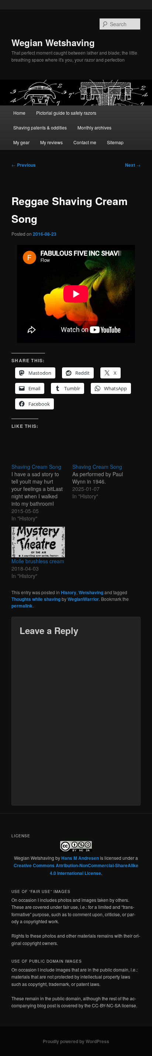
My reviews (51, 142)
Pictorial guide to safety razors (66, 113)
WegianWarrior (83, 599)
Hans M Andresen (80, 858)
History (68, 592)
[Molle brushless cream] (38, 542)
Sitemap (115, 142)
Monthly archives (94, 127)
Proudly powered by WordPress (76, 1041)
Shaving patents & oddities (40, 127)
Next (133, 165)
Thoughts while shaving (36, 599)
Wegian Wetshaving (53, 42)
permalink (21, 605)
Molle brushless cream (37, 561)
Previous (23, 165)
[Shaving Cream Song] (41, 492)
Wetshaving (91, 592)
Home (19, 113)
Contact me (84, 142)
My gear (21, 142)
